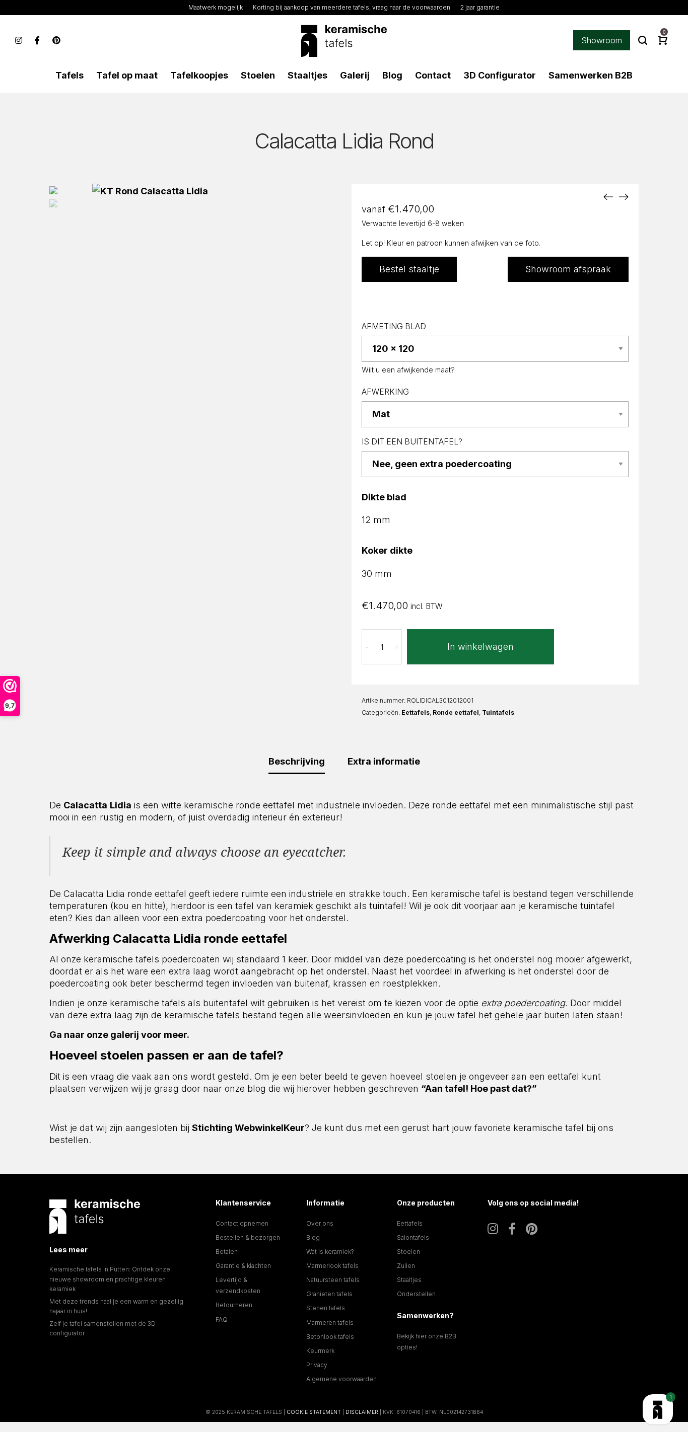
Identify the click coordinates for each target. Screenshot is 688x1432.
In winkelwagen (480, 646)
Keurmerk (320, 1350)
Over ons (319, 1223)
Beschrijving (296, 761)
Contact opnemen (242, 1223)
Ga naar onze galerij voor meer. (119, 1034)
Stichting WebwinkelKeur (248, 1127)
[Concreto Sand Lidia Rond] (608, 196)
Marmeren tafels (330, 1322)
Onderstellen (416, 1294)
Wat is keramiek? (330, 1251)
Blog (313, 1237)
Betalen (227, 1251)
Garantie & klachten (243, 1265)
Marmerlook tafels (332, 1265)
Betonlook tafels (330, 1336)
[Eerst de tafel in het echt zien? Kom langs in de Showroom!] (658, 1409)
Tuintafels (498, 712)
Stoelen (408, 1251)
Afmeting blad (394, 326)
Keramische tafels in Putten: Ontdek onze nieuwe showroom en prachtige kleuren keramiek (109, 1278)
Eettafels (415, 712)
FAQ (222, 1319)
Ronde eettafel (456, 712)
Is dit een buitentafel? (412, 441)
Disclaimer (362, 1412)
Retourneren (234, 1305)
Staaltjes (409, 1280)
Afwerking (385, 392)
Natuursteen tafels (333, 1280)
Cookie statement (314, 1412)
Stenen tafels (325, 1308)
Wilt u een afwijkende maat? (408, 369)
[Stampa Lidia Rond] (623, 196)
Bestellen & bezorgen (248, 1237)
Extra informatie (384, 761)
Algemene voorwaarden (341, 1379)
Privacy (316, 1365)
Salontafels (413, 1237)
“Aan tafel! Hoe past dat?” (479, 1088)
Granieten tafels (329, 1294)
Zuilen (406, 1265)
